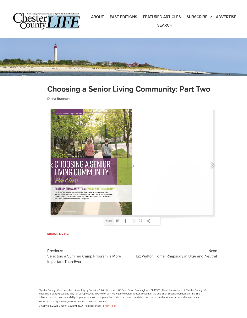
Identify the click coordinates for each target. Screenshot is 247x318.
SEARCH (164, 25)
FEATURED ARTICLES (162, 17)
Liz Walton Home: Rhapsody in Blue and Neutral (176, 254)
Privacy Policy (109, 305)
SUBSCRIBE (197, 17)
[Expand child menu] (210, 17)
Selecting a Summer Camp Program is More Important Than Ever (84, 256)
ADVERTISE (226, 17)
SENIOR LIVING (58, 234)
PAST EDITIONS (123, 17)
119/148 (109, 221)
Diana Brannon (58, 99)
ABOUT (97, 17)
